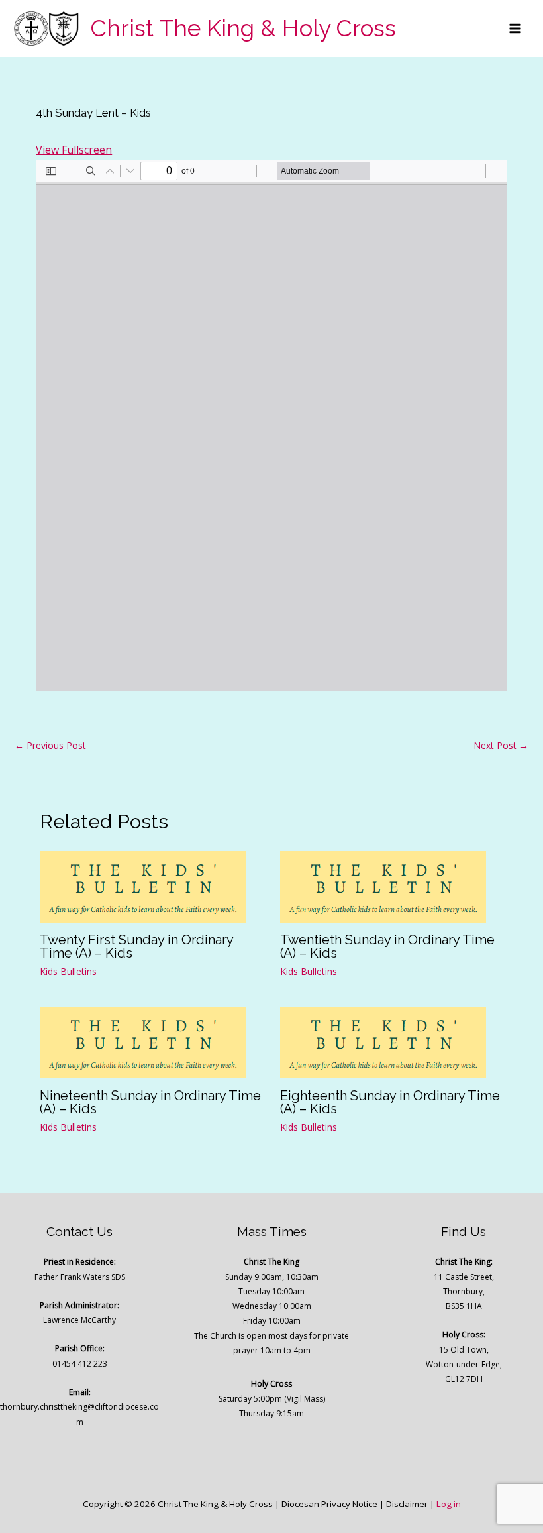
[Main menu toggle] (515, 28)
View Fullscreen (74, 149)
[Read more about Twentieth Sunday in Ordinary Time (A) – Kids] (383, 886)
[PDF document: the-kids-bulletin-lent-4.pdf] (271, 425)
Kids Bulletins (68, 971)
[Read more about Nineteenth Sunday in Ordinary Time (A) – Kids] (143, 1041)
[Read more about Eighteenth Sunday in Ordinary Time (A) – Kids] (383, 1041)
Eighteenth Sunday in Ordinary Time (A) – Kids (390, 1102)
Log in (448, 1504)
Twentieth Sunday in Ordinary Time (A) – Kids (387, 946)
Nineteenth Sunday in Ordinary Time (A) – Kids (150, 1102)
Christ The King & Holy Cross (243, 28)
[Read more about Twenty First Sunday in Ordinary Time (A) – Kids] (143, 886)
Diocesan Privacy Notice (329, 1504)
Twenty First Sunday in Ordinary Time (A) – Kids (136, 946)
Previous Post (50, 745)
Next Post (500, 745)
